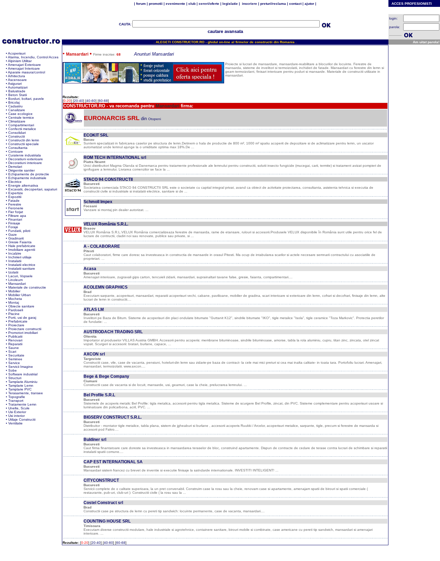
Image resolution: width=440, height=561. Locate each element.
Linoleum (15, 280)
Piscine (14, 314)
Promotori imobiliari (23, 333)
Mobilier (14, 291)
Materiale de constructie (27, 287)
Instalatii (14, 261)
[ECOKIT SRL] (72, 148)
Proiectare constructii (24, 329)
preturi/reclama (272, 3)
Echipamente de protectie (28, 174)
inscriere (249, 3)
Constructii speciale (23, 144)
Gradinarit (16, 238)
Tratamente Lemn (22, 404)
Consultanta (18, 148)
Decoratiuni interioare (25, 163)
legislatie (230, 3)
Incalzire (14, 253)
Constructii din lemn (23, 140)
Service (14, 363)
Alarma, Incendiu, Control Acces (33, 57)
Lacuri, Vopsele (20, 276)
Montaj (13, 302)
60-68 (103, 101)
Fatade (14, 200)
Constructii (16, 136)
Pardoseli (15, 310)
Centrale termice (21, 117)
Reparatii (15, 344)
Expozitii (14, 197)
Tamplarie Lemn (20, 385)
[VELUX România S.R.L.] (72, 236)
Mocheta (15, 299)
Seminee (15, 359)
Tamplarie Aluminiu (22, 382)
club (192, 3)
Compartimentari (21, 125)
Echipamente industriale (27, 178)
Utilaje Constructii (21, 419)
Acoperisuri (16, 53)
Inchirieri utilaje (20, 257)
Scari (12, 351)
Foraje (13, 227)
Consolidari (17, 133)
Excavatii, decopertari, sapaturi (32, 189)
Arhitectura (16, 76)
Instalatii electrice (21, 265)
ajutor (309, 3)
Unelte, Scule (19, 408)
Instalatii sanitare (21, 268)
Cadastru (15, 106)
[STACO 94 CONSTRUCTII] (72, 192)
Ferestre (14, 204)
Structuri (14, 378)
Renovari (15, 340)
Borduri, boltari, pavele (26, 99)
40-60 (91, 101)
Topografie (16, 397)
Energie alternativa (23, 185)
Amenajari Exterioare (24, 65)
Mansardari (17, 283)
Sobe (12, 370)
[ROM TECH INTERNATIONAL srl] (73, 170)
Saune (13, 348)
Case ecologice (20, 114)
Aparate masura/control (26, 72)
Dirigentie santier (21, 170)
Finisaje (14, 223)
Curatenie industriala (24, 155)
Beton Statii (17, 95)
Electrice (15, 182)
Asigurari (15, 83)
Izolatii (13, 272)
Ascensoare (17, 80)
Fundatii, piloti (19, 231)
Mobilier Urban (19, 295)
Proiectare (16, 325)
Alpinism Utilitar (20, 61)
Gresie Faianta (20, 242)
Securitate (16, 355)
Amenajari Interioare (24, 68)
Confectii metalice (22, 129)
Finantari (15, 219)
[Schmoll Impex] (72, 214)
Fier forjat (15, 212)
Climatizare (16, 121)
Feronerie (15, 208)
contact (294, 3)
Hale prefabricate (21, 246)
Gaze (12, 234)
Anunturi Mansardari (154, 54)
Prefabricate (18, 321)
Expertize (15, 193)
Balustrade (16, 91)
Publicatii (15, 336)
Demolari (15, 166)
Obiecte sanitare (21, 306)
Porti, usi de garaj (22, 317)
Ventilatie (15, 423)
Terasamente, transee (25, 393)
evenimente (175, 3)
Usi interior (16, 416)
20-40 (78, 101)
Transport (15, 400)
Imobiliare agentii (21, 250)
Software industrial (22, 374)
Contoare (15, 151)
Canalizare (16, 110)
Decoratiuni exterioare (25, 159)
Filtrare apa (17, 216)
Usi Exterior (17, 412)
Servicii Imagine (20, 367)
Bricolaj (14, 102)
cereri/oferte (209, 3)
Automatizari (18, 87)
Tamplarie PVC (20, 389)
